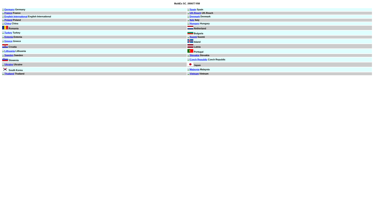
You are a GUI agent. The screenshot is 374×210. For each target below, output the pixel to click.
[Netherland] (190, 28)
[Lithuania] (8, 51)
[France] (7, 13)
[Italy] (190, 20)
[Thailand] (8, 73)
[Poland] (7, 20)
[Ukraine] (7, 64)
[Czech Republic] (197, 59)
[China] (6, 23)
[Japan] (190, 65)
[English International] (14, 16)
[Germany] (8, 9)
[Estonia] (7, 37)
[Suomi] (192, 37)
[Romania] (5, 28)
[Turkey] (7, 33)
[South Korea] (5, 70)
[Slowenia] (5, 60)
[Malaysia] (193, 69)
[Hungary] (193, 23)
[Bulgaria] (190, 33)
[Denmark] (193, 16)
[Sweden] (7, 55)
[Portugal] (190, 52)
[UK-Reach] (194, 13)
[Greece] (7, 41)
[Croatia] (5, 47)
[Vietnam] (193, 73)
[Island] (190, 42)
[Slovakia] (193, 55)
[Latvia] (190, 47)
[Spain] (191, 9)
